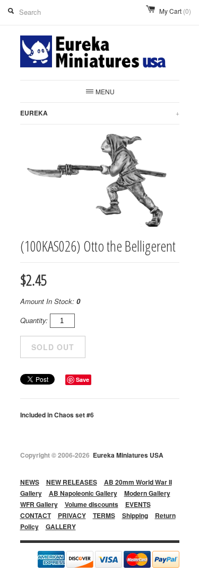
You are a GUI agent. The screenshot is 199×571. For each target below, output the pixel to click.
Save (82, 379)
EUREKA (99, 113)
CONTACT (35, 515)
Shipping (135, 515)
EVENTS (138, 504)
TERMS (104, 515)
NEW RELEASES (71, 482)
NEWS (29, 482)
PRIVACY (72, 515)
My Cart (175, 10)
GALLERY (61, 526)
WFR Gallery (39, 504)
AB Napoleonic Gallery (83, 493)
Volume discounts (91, 504)
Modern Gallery (147, 493)
